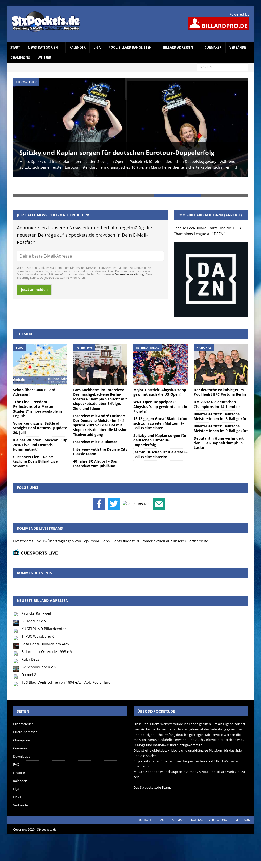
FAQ (16, 746)
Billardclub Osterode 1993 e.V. (47, 633)
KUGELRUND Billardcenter (43, 610)
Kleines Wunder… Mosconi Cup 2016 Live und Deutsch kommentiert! (40, 427)
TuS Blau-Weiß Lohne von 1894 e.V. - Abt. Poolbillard (66, 664)
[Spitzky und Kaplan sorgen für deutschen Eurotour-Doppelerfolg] (130, 127)
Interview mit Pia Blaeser (95, 424)
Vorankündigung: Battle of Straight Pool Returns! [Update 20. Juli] (40, 410)
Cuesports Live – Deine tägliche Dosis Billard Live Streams (35, 444)
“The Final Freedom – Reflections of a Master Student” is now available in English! (37, 391)
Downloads (21, 738)
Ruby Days (30, 641)
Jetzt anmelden (34, 271)
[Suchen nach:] (222, 66)
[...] (234, 167)
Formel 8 (28, 656)
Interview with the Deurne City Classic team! (100, 433)
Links (17, 779)
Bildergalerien (23, 706)
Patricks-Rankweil (36, 595)
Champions (20, 57)
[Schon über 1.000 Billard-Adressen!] (40, 346)
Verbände (237, 47)
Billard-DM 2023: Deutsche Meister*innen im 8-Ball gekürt (221, 398)
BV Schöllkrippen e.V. (39, 649)
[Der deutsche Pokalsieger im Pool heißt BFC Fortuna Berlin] (221, 346)
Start (15, 47)
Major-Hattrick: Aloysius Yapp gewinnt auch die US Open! (159, 374)
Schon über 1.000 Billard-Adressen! (35, 374)
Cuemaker (213, 47)
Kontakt (144, 802)
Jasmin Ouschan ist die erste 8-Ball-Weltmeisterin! (160, 436)
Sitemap (178, 802)
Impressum (242, 802)
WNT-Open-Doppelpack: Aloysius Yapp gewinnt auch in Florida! (160, 389)
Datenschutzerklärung (129, 256)
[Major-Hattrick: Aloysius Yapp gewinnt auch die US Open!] (160, 346)
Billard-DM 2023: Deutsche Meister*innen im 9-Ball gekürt (221, 410)
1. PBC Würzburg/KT (38, 618)
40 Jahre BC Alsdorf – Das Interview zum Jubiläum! (95, 446)
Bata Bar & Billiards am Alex (45, 626)
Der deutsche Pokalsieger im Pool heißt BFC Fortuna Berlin (220, 374)
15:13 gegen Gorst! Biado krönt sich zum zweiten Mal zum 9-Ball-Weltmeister (160, 405)
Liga (97, 47)
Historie (19, 754)
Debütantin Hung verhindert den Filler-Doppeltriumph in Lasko (219, 425)
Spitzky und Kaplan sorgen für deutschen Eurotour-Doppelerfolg (116, 152)
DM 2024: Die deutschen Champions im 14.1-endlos (217, 386)
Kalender (77, 47)
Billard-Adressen (178, 47)
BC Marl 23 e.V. (34, 603)
